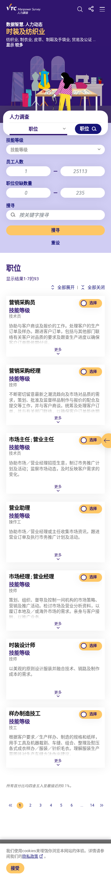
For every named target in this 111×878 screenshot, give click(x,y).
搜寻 (10, 205)
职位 (33, 129)
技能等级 (14, 140)
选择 (93, 302)
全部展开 (65, 287)
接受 (15, 868)
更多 (58, 350)
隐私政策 (30, 856)
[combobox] (55, 149)
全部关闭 (96, 287)
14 (92, 805)
